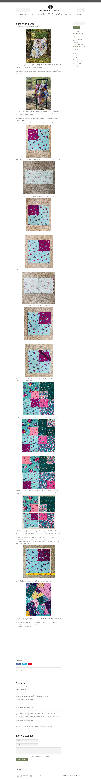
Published (78, 14)
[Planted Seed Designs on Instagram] (81, 775)
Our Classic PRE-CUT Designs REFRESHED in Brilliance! (79, 46)
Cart (82, 10)
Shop (26, 14)
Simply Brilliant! (76, 57)
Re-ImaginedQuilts (51, 14)
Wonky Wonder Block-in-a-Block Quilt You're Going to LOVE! (79, 63)
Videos (37, 14)
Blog (32, 14)
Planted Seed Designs (70, 775)
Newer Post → (57, 676)
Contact (72, 14)
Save (30, 663)
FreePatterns (43, 14)
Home (21, 14)
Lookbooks (18, 770)
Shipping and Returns (21, 769)
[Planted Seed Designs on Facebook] (77, 775)
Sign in (75, 1)
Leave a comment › (56, 682)
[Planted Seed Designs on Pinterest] (79, 775)
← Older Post (19, 676)
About (65, 14)
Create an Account (81, 1)
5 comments (19, 670)
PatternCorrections (59, 14)
